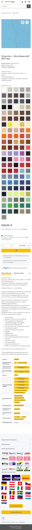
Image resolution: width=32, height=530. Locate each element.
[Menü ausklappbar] (2, 1)
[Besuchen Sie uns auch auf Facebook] (3, 518)
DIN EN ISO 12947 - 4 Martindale (21, 388)
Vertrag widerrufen (16, 506)
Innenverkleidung (18, 395)
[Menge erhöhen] (29, 245)
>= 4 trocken (17, 416)
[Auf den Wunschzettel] (27, 22)
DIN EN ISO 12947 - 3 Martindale (21, 385)
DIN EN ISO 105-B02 (22, 362)
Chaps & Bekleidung (19, 398)
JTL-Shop (19, 528)
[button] (22, 2)
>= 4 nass (24, 416)
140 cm (16, 375)
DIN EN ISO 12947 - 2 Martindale (21, 379)
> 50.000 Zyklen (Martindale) (21, 390)
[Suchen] (29, 6)
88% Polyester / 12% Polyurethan (21, 367)
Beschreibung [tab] (6, 273)
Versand (25, 229)
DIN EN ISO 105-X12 (19, 419)
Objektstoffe (11, 67)
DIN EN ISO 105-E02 (19, 405)
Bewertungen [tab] (19, 273)
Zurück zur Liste (7, 13)
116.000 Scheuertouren (20, 392)
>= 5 (15, 362)
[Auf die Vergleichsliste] (22, 22)
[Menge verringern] (3, 245)
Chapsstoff (17, 402)
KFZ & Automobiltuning (20, 400)
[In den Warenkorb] (2, 18)
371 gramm (17, 409)
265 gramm (17, 413)
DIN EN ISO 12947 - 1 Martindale (21, 382)
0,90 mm (16, 359)
